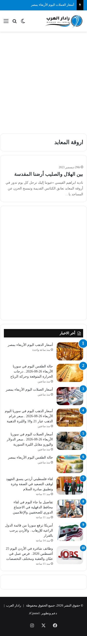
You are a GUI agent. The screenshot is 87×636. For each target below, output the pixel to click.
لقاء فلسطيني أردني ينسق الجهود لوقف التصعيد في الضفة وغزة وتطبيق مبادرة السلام (29, 484)
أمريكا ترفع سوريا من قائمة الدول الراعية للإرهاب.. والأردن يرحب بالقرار (29, 530)
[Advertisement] (43, 80)
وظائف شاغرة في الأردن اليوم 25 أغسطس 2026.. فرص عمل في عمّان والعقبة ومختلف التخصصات (29, 554)
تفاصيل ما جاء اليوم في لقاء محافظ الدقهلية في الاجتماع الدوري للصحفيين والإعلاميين (33, 507)
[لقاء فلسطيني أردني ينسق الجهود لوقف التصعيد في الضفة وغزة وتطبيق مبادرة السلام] (70, 485)
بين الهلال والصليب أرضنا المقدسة (48, 174)
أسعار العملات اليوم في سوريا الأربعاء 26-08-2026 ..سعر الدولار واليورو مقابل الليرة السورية (30, 439)
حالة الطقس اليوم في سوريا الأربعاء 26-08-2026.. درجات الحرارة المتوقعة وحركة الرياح (31, 371)
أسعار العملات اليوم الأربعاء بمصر (52, 5)
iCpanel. (34, 613)
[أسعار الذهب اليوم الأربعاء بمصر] (70, 351)
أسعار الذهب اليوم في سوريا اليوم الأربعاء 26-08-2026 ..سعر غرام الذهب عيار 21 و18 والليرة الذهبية (29, 416)
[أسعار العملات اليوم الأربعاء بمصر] (70, 396)
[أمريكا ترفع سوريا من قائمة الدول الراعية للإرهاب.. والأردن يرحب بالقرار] (70, 532)
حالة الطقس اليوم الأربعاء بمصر (30, 457)
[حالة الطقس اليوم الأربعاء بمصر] (70, 464)
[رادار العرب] (64, 21)
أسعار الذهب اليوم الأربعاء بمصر (30, 345)
